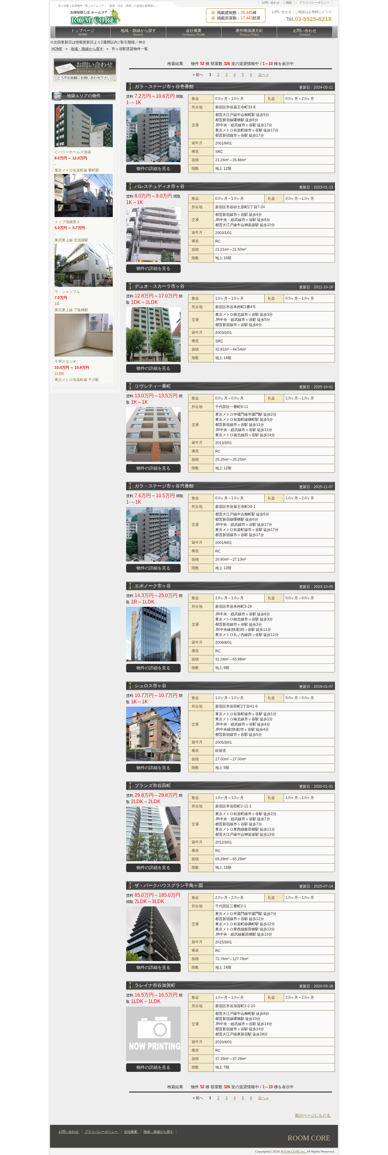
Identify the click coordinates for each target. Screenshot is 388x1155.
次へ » (263, 75)
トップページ (83, 32)
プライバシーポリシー (314, 2)
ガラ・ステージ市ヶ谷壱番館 (164, 86)
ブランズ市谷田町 (153, 785)
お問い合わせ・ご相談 (277, 2)
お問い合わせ (304, 32)
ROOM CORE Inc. (294, 1151)
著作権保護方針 (249, 32)
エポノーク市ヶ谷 (153, 585)
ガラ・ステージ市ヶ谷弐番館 (164, 485)
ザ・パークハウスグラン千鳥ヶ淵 (169, 885)
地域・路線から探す (138, 32)
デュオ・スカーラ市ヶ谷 (160, 286)
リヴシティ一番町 (153, 386)
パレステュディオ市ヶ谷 (160, 186)
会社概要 (193, 32)
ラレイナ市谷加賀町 (155, 985)
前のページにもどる (312, 1115)
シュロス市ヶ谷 (150, 685)
